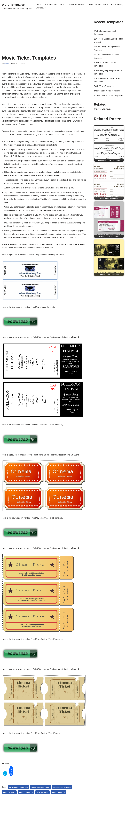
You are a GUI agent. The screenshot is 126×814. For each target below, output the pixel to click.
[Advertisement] (44, 37)
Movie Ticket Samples (62, 787)
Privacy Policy (117, 4)
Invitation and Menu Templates (107, 91)
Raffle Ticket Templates (104, 86)
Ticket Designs (9, 792)
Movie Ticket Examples (18, 787)
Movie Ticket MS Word (40, 787)
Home (38, 4)
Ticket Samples (58, 792)
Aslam (6, 63)
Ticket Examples (26, 792)
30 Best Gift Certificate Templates (108, 95)
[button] (63, 4)
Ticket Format (42, 792)
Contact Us (41, 8)
